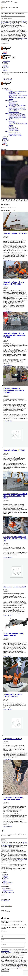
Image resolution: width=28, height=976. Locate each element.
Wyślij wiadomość (5, 970)
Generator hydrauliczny (14, 132)
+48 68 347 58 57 (7, 79)
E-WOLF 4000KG (13, 128)
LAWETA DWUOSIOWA (15, 135)
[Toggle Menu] (1, 86)
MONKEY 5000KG (14, 112)
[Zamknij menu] (13, 57)
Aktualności (6, 67)
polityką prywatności (6, 23)
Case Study (6, 66)
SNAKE (11, 99)
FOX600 (11, 126)
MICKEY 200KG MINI (14, 93)
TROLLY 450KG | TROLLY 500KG (17, 97)
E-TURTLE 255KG (13, 101)
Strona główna (6, 61)
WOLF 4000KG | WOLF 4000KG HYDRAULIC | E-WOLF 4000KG (17, 108)
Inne (7, 131)
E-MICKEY (12, 92)
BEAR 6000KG (13, 110)
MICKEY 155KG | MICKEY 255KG (17, 91)
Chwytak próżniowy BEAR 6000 (17, 114)
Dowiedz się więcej (7, 260)
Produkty (5, 62)
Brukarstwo (9, 90)
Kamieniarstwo (9, 100)
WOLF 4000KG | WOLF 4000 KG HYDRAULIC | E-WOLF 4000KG (17, 116)
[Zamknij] (2, 9)
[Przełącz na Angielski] (5, 53)
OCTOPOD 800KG (14, 104)
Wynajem (5, 63)
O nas (4, 68)
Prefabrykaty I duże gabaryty (12, 106)
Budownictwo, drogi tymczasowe (14, 113)
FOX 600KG (12, 103)
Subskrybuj (3, 840)
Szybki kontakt (4, 149)
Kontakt (5, 70)
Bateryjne (8, 119)
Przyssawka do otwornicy (15, 134)
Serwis (5, 65)
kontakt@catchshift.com (6, 906)
